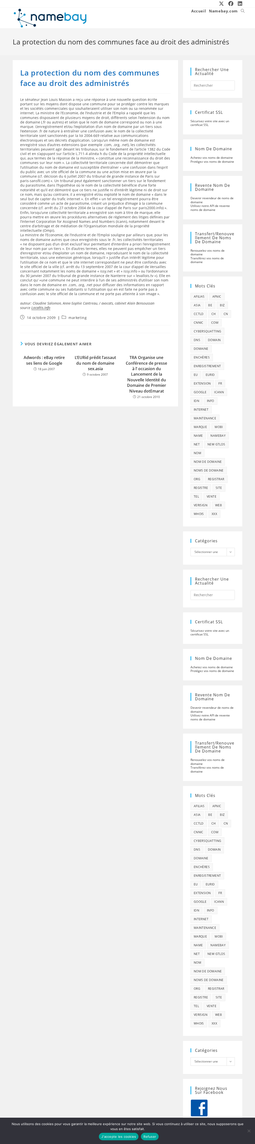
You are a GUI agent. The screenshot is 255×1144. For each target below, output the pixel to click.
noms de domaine (209, 470)
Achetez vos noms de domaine (212, 158)
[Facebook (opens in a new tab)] (231, 3)
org (197, 479)
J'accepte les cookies (118, 1137)
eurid (210, 375)
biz (222, 305)
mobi (219, 427)
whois (199, 514)
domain (214, 340)
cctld (199, 314)
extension (202, 383)
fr (220, 383)
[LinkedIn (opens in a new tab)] (239, 3)
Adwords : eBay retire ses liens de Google (44, 360)
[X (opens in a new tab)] (221, 3)
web (218, 505)
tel (196, 496)
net (197, 444)
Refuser (149, 1137)
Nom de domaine (208, 462)
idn (196, 401)
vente (211, 496)
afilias (199, 296)
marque (200, 427)
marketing (77, 317)
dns (197, 340)
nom (197, 453)
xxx (214, 514)
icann (219, 392)
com (214, 322)
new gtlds (216, 444)
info (210, 401)
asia (197, 305)
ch (213, 314)
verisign (200, 505)
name (198, 436)
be (210, 305)
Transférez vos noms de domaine (207, 260)
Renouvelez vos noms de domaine (208, 252)
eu (196, 375)
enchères (202, 357)
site (219, 488)
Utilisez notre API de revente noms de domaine (210, 208)
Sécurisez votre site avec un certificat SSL (210, 123)
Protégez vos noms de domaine (212, 161)
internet (201, 409)
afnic (216, 296)
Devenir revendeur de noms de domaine (212, 200)
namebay (218, 436)
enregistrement (207, 366)
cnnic (198, 322)
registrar (216, 479)
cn (226, 314)
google (200, 392)
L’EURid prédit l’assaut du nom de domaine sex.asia (95, 363)
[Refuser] (248, 1130)
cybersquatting (207, 331)
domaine (201, 349)
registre (201, 488)
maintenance (205, 418)
